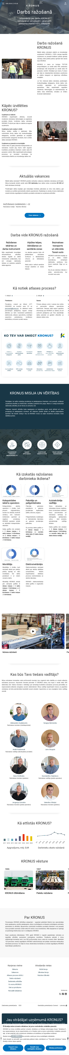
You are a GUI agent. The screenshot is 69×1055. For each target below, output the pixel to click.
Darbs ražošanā (15, 978)
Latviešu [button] (63, 1006)
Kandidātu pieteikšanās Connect (48, 1005)
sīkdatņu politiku (17, 1036)
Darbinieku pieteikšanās (9, 1005)
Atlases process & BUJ (15, 975)
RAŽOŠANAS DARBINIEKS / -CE (16, 204)
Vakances (15, 972)
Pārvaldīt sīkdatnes (15, 991)
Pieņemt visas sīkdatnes (13, 1048)
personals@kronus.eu (12, 308)
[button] (65, 3)
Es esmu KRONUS (15, 984)
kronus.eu (64, 990)
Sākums (15, 969)
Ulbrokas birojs (43, 972)
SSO (20, 1005)
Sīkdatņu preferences (56, 1048)
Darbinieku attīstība (15, 981)
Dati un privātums (15, 987)
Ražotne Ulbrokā (43, 975)
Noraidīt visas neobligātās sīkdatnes (34, 1048)
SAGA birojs (43, 969)
